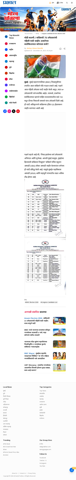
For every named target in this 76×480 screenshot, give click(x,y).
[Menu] (72, 3)
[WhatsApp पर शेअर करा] (60, 48)
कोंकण (5, 435)
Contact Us (23, 473)
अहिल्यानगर (6, 404)
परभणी (5, 410)
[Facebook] (5, 111)
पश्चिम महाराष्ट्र (7, 426)
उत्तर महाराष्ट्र (6, 424)
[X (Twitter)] (13, 111)
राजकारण (42, 402)
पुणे (4, 393)
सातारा (5, 413)
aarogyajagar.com (45, 449)
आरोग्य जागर (43, 404)
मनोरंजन (42, 418)
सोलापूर (5, 418)
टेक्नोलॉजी (42, 413)
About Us (14, 473)
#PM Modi (6, 444)
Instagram (43, 463)
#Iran (5, 449)
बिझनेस (42, 415)
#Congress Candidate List (49, 302)
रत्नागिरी (5, 421)
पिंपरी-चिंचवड (6, 396)
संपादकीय (42, 393)
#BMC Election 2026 (31, 302)
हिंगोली (5, 415)
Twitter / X (43, 460)
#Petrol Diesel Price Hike (11, 452)
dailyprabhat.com (45, 447)
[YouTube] (18, 111)
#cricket (5, 455)
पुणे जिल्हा (6, 399)
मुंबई (4, 391)
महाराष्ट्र (37, 33)
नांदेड (4, 402)
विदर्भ (4, 432)
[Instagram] (9, 111)
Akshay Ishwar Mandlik (35, 48)
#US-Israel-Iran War (9, 447)
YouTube (42, 466)
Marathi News (29, 33)
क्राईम (41, 410)
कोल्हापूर (5, 407)
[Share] (64, 48)
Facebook (43, 458)
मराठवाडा (5, 429)
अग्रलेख (42, 396)
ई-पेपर (41, 444)
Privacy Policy (32, 473)
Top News (43, 391)
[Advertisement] (45, 131)
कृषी (41, 407)
